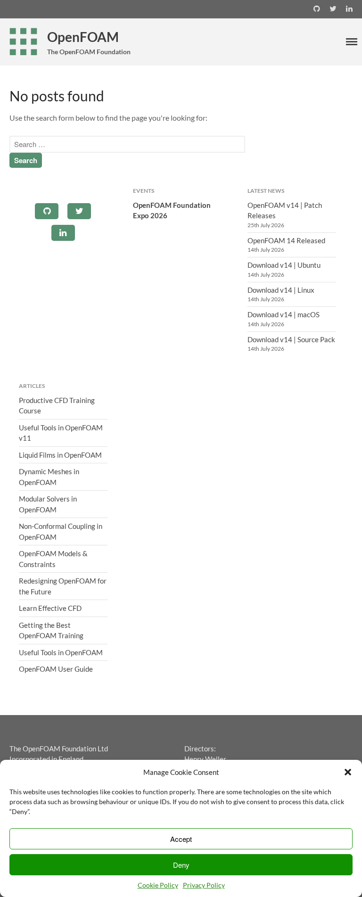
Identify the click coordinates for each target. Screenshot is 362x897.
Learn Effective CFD (50, 608)
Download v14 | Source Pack (291, 339)
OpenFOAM (83, 37)
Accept (181, 839)
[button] (348, 772)
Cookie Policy (158, 885)
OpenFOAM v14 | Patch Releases (284, 210)
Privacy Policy (204, 885)
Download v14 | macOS (283, 314)
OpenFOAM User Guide (56, 669)
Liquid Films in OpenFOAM (60, 455)
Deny (181, 865)
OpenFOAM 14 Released (286, 240)
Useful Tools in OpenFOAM (61, 652)
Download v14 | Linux (280, 290)
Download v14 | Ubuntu (284, 265)
